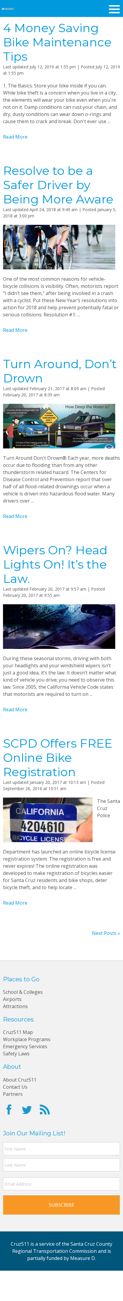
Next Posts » (106, 933)
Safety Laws (16, 1053)
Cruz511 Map (18, 1032)
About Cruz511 (19, 1079)
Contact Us (15, 1087)
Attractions (15, 1006)
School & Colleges (23, 992)
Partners (13, 1094)
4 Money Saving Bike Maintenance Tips (57, 42)
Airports (12, 999)
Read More (15, 137)
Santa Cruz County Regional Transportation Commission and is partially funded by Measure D (62, 1251)
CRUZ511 (8, 9)
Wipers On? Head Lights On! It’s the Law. (55, 564)
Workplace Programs (26, 1039)
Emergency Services (25, 1046)
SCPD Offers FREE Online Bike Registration (57, 757)
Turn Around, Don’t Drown (60, 371)
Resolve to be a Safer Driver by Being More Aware (58, 184)
